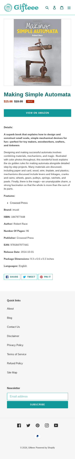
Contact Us (13, 326)
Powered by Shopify (45, 448)
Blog (9, 317)
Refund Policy (15, 363)
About (10, 308)
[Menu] (69, 7)
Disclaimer (13, 336)
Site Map (12, 372)
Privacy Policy (15, 345)
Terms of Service (16, 354)
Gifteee (31, 448)
